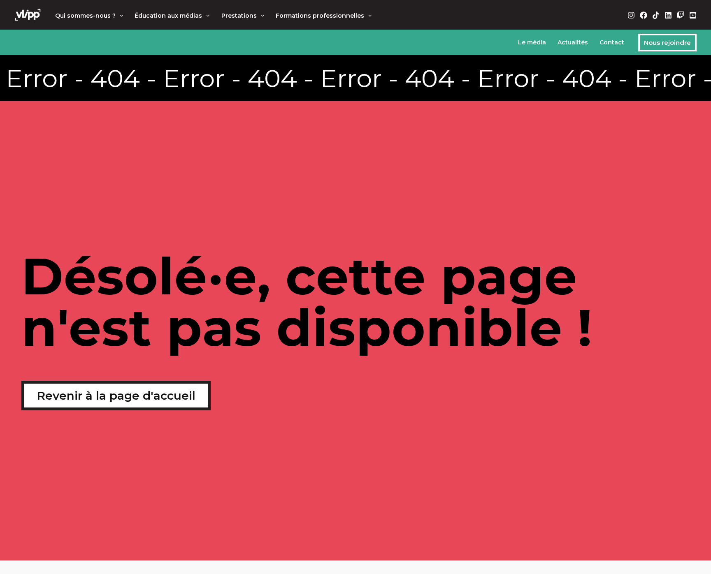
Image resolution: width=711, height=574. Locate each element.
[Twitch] (680, 15)
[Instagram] (631, 15)
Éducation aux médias (168, 15)
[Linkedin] (668, 15)
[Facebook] (643, 15)
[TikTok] (656, 15)
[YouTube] (693, 15)
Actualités (573, 42)
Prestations (239, 15)
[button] (119, 15)
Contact (611, 42)
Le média (532, 42)
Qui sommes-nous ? (85, 15)
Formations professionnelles (320, 15)
